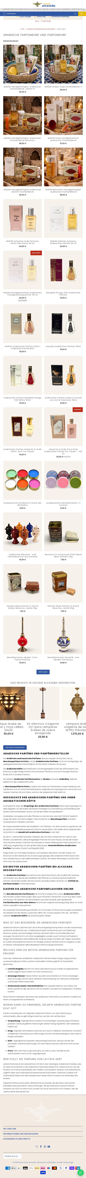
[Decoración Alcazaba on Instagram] (45, 1147)
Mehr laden (43, 672)
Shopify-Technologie (65, 1162)
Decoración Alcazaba (27, 1162)
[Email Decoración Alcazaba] (37, 1147)
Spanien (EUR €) (11, 1156)
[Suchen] (75, 14)
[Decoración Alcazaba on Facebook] (41, 1147)
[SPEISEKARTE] (4, 14)
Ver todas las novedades (14, 747)
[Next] (81, 714)
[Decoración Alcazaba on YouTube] (49, 1147)
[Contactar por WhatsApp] (80, 1172)
